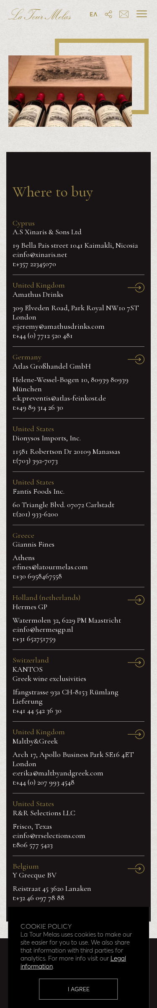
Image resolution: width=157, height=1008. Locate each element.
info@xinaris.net (42, 254)
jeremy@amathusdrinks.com (61, 326)
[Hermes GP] (136, 601)
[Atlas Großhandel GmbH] (136, 360)
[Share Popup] (108, 15)
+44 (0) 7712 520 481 (44, 335)
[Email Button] (124, 15)
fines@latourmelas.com (52, 566)
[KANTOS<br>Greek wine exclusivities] (136, 663)
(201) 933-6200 (37, 513)
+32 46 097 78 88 (40, 897)
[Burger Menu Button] (142, 13)
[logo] (39, 15)
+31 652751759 (36, 638)
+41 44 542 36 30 (39, 710)
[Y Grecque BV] (136, 869)
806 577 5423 (34, 844)
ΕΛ (94, 14)
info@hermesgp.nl (45, 629)
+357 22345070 (36, 263)
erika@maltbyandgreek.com (60, 773)
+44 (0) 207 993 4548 (45, 782)
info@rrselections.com (51, 835)
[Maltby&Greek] (136, 735)
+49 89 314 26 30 (39, 407)
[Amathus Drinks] (136, 288)
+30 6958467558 (39, 576)
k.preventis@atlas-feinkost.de (61, 398)
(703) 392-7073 (37, 460)
